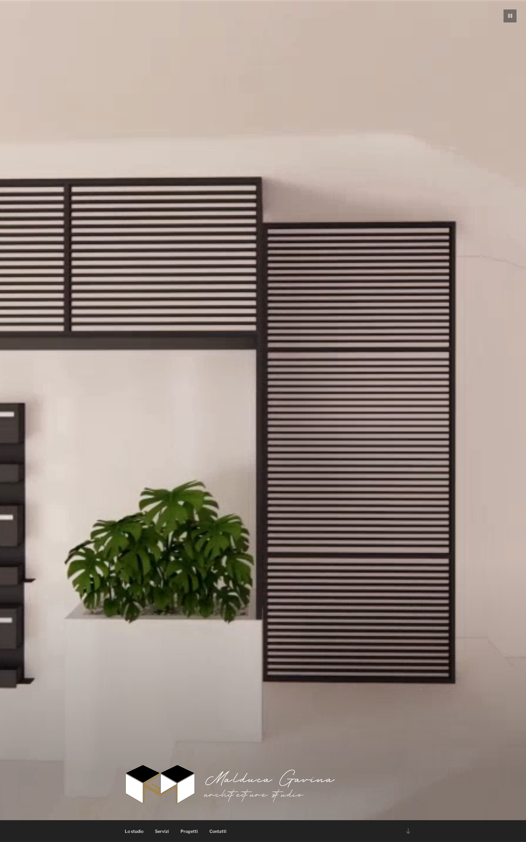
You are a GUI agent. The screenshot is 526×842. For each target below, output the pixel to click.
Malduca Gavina (270, 778)
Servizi (162, 831)
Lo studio (134, 831)
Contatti (217, 831)
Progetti (189, 831)
